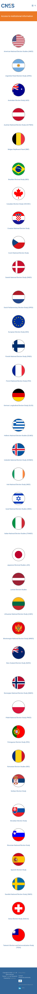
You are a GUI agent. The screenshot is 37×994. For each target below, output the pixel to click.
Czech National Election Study (18, 253)
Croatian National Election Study (18, 228)
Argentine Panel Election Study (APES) (18, 76)
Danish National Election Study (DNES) (18, 277)
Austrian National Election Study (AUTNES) (18, 125)
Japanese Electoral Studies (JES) (18, 565)
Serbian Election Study (18, 791)
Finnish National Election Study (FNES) (18, 356)
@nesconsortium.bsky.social (26, 984)
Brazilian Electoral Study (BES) (18, 179)
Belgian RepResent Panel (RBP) (18, 149)
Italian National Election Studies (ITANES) (18, 533)
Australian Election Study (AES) (18, 100)
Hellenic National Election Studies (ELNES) (18, 435)
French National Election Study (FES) (18, 381)
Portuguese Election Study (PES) (18, 742)
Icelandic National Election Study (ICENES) (18, 460)
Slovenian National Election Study (18, 845)
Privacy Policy (21, 972)
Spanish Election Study (18, 870)
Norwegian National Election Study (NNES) (18, 693)
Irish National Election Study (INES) (18, 484)
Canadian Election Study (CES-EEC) (19, 204)
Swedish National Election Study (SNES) (18, 894)
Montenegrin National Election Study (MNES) (18, 638)
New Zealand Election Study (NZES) (18, 663)
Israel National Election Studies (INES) (18, 509)
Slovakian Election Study (18, 821)
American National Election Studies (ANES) (18, 51)
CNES (23, 987)
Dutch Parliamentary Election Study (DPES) (18, 307)
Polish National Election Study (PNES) (18, 717)
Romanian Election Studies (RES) (18, 766)
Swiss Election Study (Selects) (18, 919)
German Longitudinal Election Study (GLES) (18, 405)
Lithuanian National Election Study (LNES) (18, 614)
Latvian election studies (18, 590)
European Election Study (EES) (18, 332)
